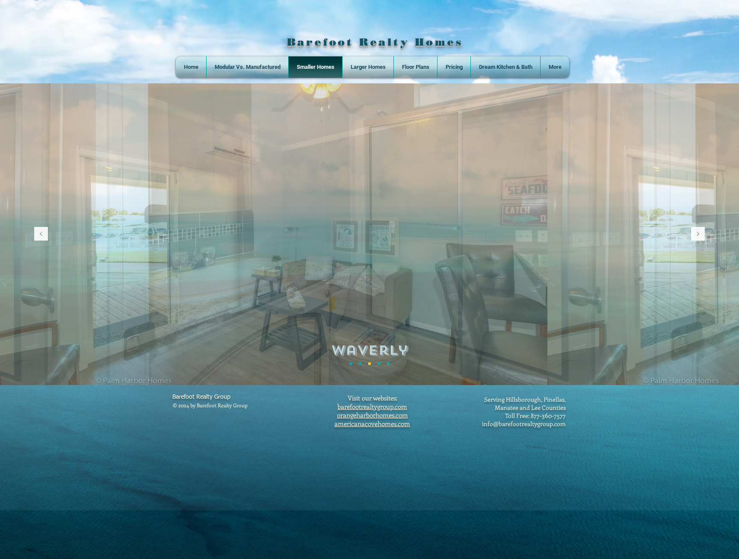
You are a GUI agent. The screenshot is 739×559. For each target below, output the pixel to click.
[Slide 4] (379, 363)
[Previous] (41, 234)
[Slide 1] (350, 363)
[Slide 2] (360, 363)
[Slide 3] (369, 363)
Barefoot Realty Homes (375, 42)
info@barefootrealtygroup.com (524, 424)
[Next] (698, 234)
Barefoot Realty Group (201, 397)
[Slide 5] (388, 363)
